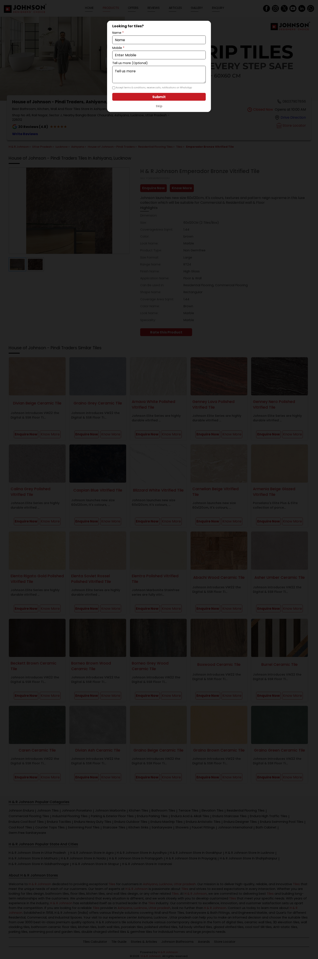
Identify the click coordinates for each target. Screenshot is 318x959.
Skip (159, 106)
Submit (159, 96)
